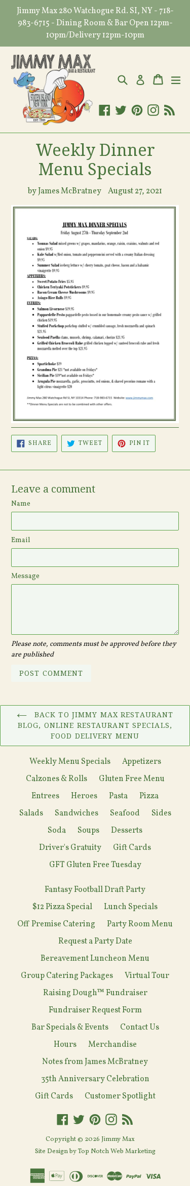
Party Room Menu (140, 924)
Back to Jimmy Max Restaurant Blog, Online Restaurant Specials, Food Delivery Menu (95, 725)
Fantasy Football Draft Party (95, 889)
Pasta (118, 796)
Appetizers (141, 761)
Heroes (84, 796)
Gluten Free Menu (132, 779)
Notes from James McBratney (95, 1062)
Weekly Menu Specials (69, 761)
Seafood (125, 813)
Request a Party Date (95, 941)
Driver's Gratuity (70, 847)
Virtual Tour (147, 975)
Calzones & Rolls (56, 779)
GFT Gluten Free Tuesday (95, 865)
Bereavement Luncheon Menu (95, 958)
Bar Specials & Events (69, 1027)
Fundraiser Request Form (95, 1010)
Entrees (45, 796)
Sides (161, 813)
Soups (88, 830)
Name (20, 504)
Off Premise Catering (56, 924)
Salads (31, 813)
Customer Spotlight (120, 1096)
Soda (57, 830)
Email (20, 540)
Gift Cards (132, 847)
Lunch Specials (131, 907)
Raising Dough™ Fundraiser (95, 993)
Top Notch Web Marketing (116, 1151)
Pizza (149, 796)
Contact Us (139, 1027)
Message (25, 576)
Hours (65, 1044)
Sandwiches (76, 813)
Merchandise (112, 1044)
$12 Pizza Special (62, 907)
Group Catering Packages (67, 975)
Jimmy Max (118, 1139)
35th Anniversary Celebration (95, 1079)
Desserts (126, 830)
